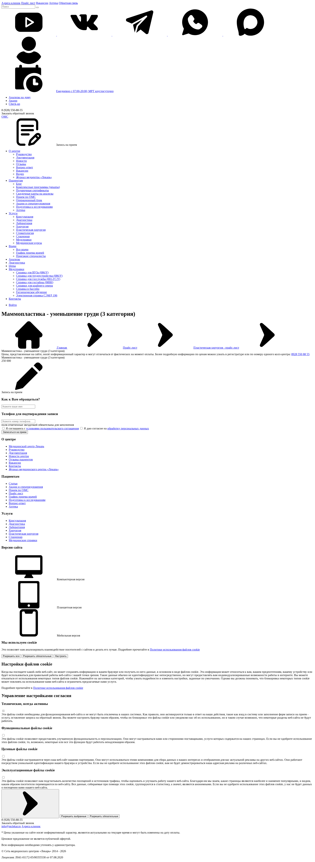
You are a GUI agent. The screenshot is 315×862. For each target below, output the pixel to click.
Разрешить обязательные (37, 656)
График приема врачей (30, 252)
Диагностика (24, 219)
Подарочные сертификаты (32, 190)
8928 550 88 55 (300, 354)
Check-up (14, 103)
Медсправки (24, 239)
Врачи (12, 246)
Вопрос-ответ (24, 167)
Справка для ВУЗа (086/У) (32, 272)
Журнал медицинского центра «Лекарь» (34, 469)
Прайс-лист (130, 347)
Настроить (61, 656)
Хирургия (22, 226)
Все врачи (22, 249)
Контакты (15, 298)
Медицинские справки (23, 540)
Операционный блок (29, 200)
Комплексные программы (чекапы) (38, 187)
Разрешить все (11, 656)
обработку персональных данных (128, 428)
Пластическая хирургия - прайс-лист (216, 347)
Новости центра (19, 456)
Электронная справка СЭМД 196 (36, 295)
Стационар (23, 236)
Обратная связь (68, 3)
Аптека (53, 3)
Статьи (13, 483)
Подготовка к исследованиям (34, 206)
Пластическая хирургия (31, 229)
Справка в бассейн (27, 288)
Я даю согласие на (116, 428)
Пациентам (16, 180)
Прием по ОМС (26, 196)
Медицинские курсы (29, 242)
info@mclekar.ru (11, 826)
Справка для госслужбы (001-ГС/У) (38, 279)
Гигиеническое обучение (31, 292)
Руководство (24, 154)
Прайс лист (28, 3)
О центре (14, 151)
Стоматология (25, 233)
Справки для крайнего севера (34, 285)
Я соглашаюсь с (42, 428)
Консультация (24, 216)
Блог (19, 183)
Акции (13, 100)
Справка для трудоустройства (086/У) (39, 275)
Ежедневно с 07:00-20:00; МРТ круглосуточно (85, 91)
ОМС (4, 116)
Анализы (14, 259)
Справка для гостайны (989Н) (34, 282)
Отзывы (21, 164)
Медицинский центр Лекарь (26, 446)
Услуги (13, 213)
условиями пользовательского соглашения (52, 428)
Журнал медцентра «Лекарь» (34, 177)
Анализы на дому (20, 97)
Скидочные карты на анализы (34, 193)
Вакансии (42, 3)
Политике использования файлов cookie (175, 649)
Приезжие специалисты (31, 256)
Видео (20, 174)
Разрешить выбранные (73, 816)
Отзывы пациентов (21, 459)
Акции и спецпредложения (33, 203)
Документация (25, 157)
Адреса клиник (10, 3)
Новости (21, 160)
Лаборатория (24, 223)
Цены (12, 265)
